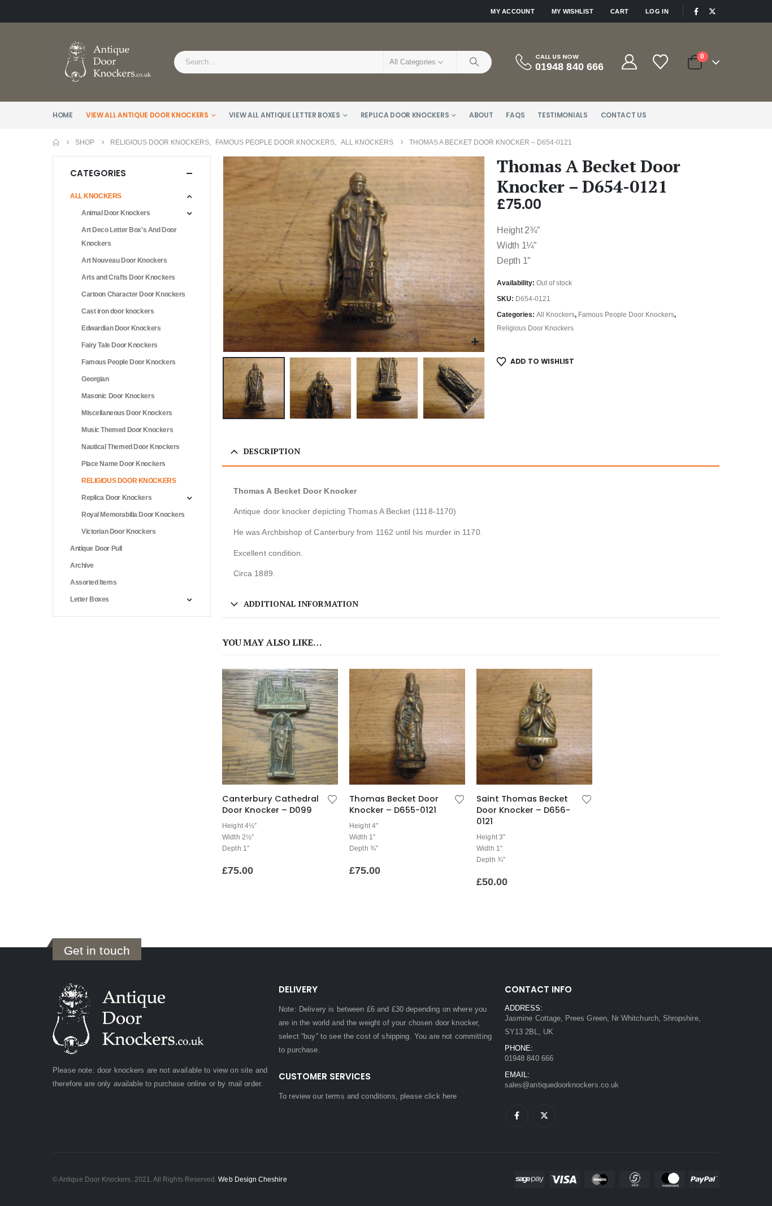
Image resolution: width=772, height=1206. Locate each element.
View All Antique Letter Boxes (284, 115)
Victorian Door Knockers (118, 531)
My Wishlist (572, 11)
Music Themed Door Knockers (127, 430)
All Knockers (555, 315)
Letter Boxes (89, 599)
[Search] (474, 62)
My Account (513, 11)
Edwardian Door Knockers (121, 328)
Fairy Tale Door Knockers (119, 345)
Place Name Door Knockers (123, 464)
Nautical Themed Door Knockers (130, 447)
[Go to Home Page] (56, 142)
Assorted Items (93, 582)
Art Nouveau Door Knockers (124, 260)
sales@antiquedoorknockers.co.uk (562, 1085)
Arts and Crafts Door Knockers (128, 277)
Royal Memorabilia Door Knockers (133, 515)
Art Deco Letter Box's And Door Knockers (128, 236)
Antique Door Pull (96, 548)
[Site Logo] (109, 62)
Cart (619, 11)
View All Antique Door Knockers (147, 115)
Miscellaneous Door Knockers (126, 413)
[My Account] (629, 61)
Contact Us (624, 115)
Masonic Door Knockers (117, 396)
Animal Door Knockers (115, 213)
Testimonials (562, 115)
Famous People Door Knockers (626, 315)
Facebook (517, 1115)
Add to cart (319, 687)
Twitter (544, 1115)
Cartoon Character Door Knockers (133, 294)
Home (63, 115)
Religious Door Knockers (535, 328)
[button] (224, 254)
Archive (82, 565)
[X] (712, 11)
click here (440, 1096)
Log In (657, 11)
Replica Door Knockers (405, 115)
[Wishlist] (661, 61)
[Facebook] (696, 11)
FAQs (515, 115)
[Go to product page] (280, 727)
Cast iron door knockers (117, 311)
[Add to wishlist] (332, 798)
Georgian (95, 379)
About (481, 115)
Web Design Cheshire (252, 1179)
